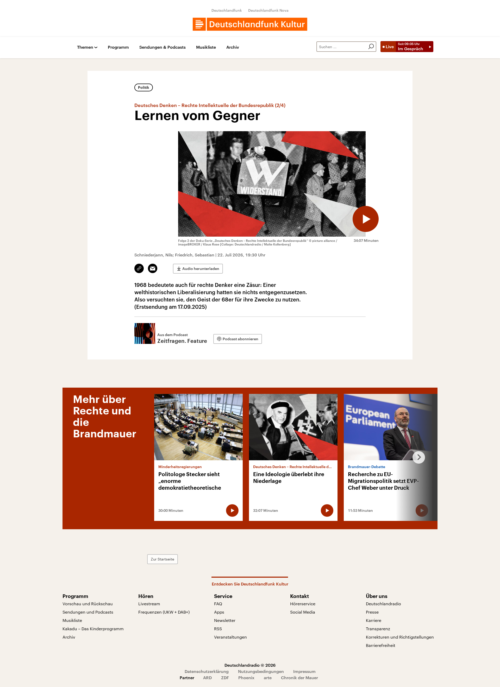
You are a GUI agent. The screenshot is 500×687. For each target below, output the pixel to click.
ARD (207, 677)
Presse (372, 611)
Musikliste (206, 47)
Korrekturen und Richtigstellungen (400, 636)
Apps (219, 611)
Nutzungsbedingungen (261, 671)
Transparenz (378, 628)
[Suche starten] (371, 46)
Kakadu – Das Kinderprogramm (93, 628)
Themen (85, 47)
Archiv (232, 47)
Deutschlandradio (383, 603)
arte (268, 677)
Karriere (373, 620)
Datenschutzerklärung (207, 671)
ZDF (225, 677)
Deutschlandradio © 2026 (250, 665)
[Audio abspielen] (366, 219)
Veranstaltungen (230, 636)
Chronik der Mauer (299, 677)
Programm (118, 47)
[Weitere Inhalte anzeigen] (417, 457)
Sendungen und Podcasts (88, 611)
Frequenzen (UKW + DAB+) (164, 611)
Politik (143, 87)
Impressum (304, 671)
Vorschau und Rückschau (88, 603)
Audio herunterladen (200, 268)
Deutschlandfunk (226, 10)
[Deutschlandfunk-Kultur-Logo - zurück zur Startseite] (250, 24)
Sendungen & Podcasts (162, 47)
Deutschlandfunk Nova (268, 10)
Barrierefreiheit (380, 645)
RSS (218, 628)
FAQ (218, 603)
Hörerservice (302, 603)
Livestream (149, 603)
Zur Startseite (162, 559)
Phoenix (246, 677)
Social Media (302, 611)
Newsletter (224, 620)
